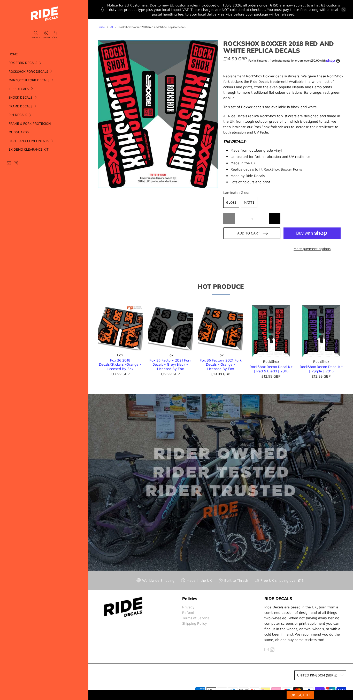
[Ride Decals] (44, 13)
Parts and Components (29, 141)
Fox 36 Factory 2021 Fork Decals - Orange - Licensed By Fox (221, 364)
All (111, 27)
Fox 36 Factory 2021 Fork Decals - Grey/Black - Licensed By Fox (170, 364)
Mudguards (19, 132)
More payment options (312, 248)
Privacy (188, 607)
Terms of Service (196, 618)
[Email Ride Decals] (8, 164)
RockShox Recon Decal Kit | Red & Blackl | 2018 (271, 368)
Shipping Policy (194, 623)
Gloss (231, 202)
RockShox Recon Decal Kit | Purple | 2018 (321, 368)
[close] (343, 9)
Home (13, 54)
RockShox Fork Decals (28, 71)
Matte (249, 202)
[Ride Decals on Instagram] (15, 164)
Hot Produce (221, 286)
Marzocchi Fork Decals (29, 80)
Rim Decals (18, 115)
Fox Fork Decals (23, 63)
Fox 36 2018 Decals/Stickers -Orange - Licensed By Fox (120, 364)
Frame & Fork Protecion (30, 123)
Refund (188, 612)
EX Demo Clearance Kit (29, 149)
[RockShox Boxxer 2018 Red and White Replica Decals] (158, 114)
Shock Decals (20, 97)
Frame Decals (20, 106)
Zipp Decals (19, 89)
